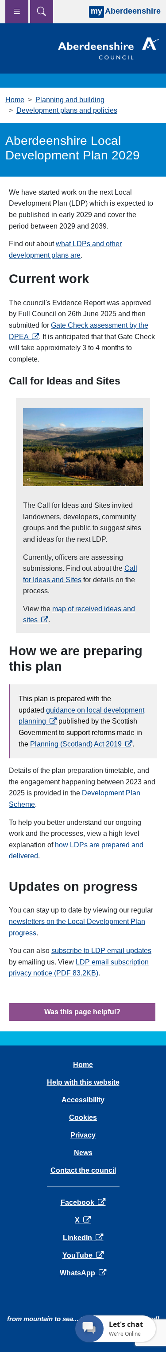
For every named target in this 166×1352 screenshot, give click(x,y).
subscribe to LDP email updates (101, 950)
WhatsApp (83, 1273)
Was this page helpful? (82, 1012)
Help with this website (83, 1082)
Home (14, 99)
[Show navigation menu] (16, 11)
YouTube (83, 1255)
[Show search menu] (41, 11)
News (83, 1152)
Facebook (83, 1202)
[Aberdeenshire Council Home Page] (108, 48)
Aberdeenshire (126, 11)
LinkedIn (83, 1237)
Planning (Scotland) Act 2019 (81, 744)
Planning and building (69, 99)
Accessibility (83, 1100)
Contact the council (83, 1170)
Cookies (83, 1117)
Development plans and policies (66, 110)
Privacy (83, 1135)
